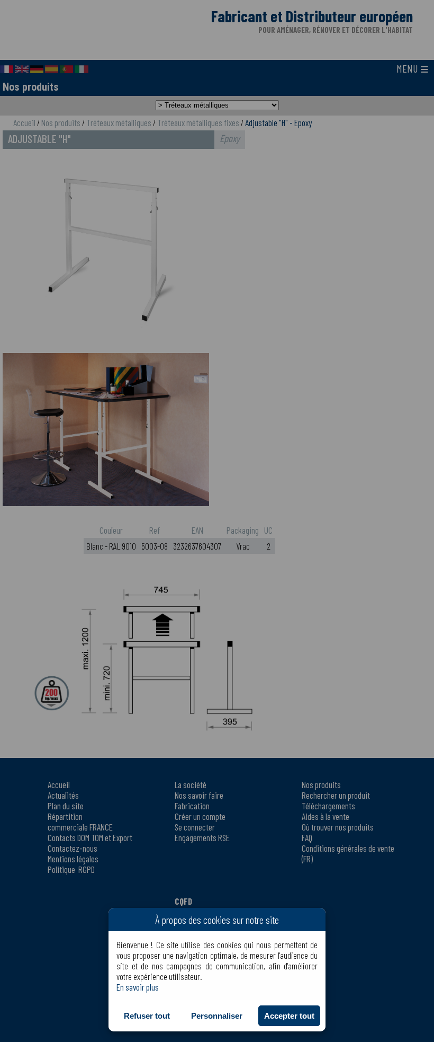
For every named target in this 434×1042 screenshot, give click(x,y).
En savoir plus (137, 987)
